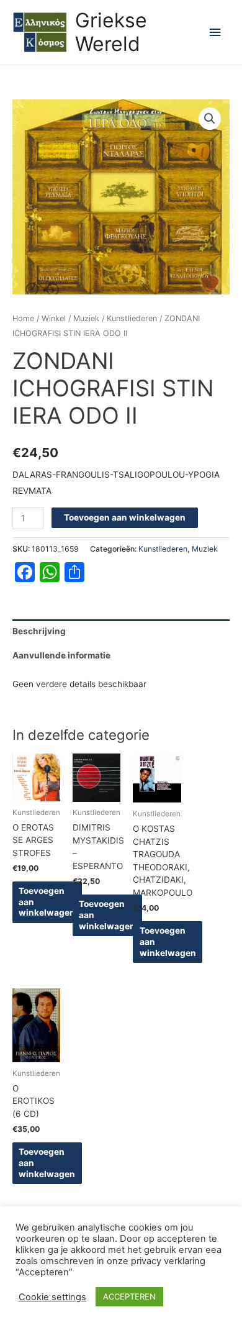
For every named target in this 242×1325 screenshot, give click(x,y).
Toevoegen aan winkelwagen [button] (47, 902)
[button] (210, 118)
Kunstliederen (132, 318)
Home (23, 318)
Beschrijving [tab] (39, 631)
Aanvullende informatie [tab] (61, 655)
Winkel (54, 318)
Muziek (86, 318)
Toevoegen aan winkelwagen (125, 517)
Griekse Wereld (111, 32)
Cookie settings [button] (52, 1297)
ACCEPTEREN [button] (129, 1296)
